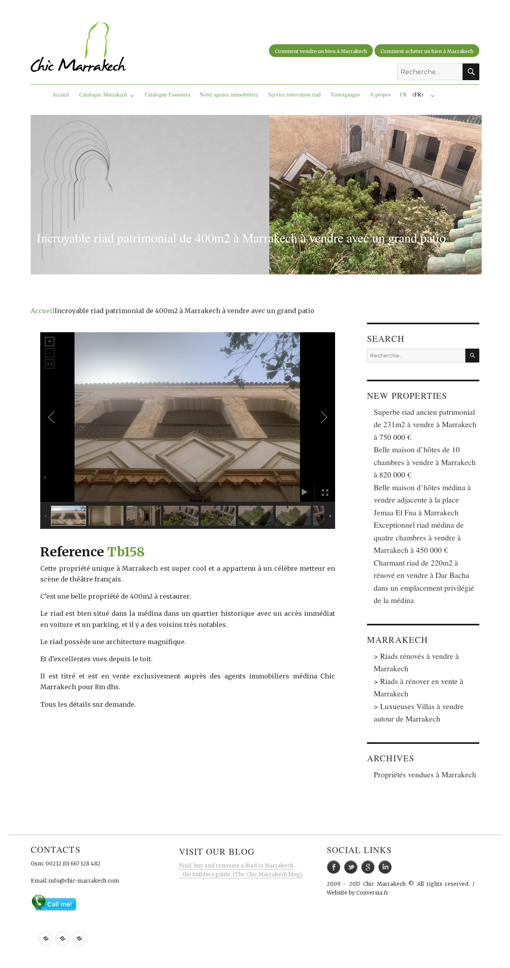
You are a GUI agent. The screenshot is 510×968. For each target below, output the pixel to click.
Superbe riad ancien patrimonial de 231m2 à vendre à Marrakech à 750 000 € (425, 424)
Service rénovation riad (294, 94)
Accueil (60, 94)
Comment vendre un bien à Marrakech (321, 51)
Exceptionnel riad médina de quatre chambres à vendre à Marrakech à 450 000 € (419, 537)
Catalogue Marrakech (103, 94)
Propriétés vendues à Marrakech (425, 774)
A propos (380, 94)
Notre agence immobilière (229, 94)
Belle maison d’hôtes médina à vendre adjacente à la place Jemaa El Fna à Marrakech (422, 499)
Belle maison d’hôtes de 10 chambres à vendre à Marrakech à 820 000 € (425, 461)
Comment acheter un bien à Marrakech (427, 51)
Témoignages (345, 94)
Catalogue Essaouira (167, 94)
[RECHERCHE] (472, 356)
